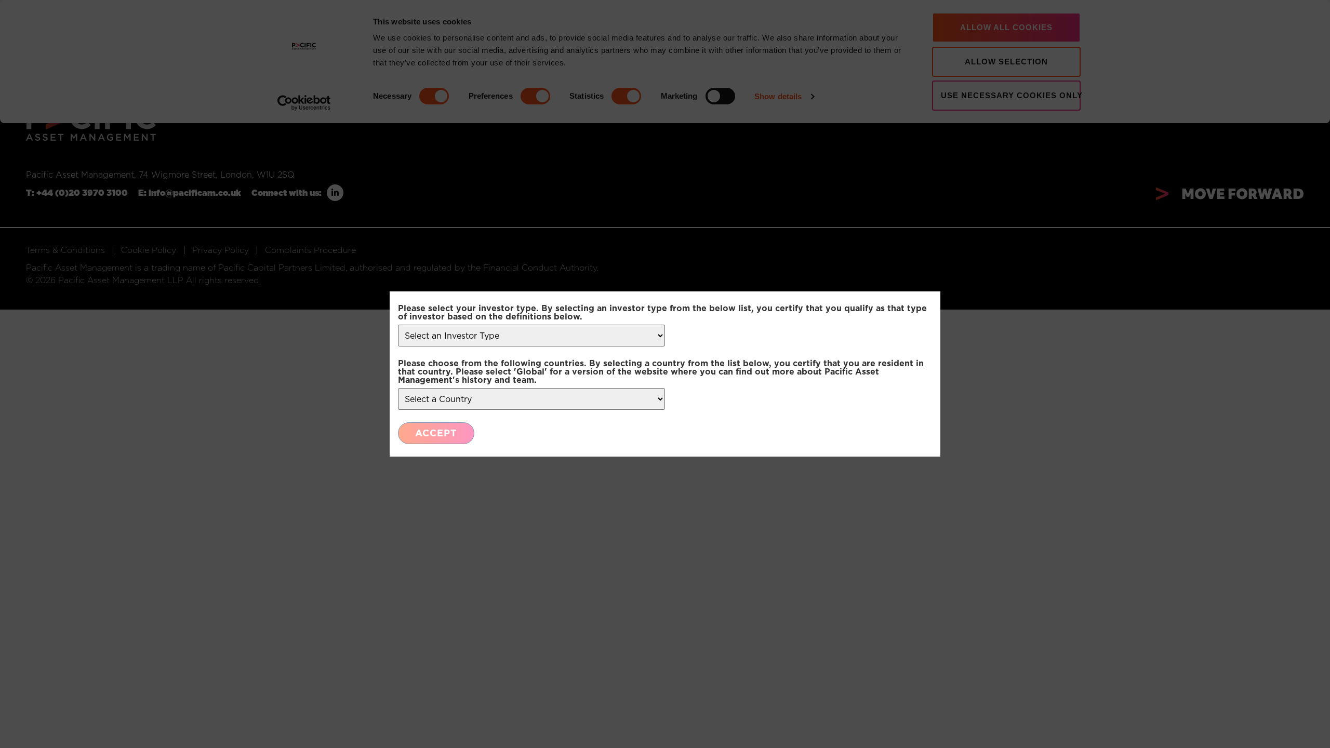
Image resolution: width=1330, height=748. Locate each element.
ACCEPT (436, 432)
